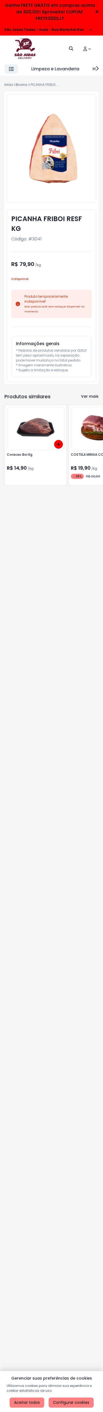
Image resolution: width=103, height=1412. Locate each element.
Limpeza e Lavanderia (55, 69)
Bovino (21, 84)
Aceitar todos (27, 1402)
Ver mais (90, 396)
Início (8, 84)
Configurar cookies (71, 1402)
